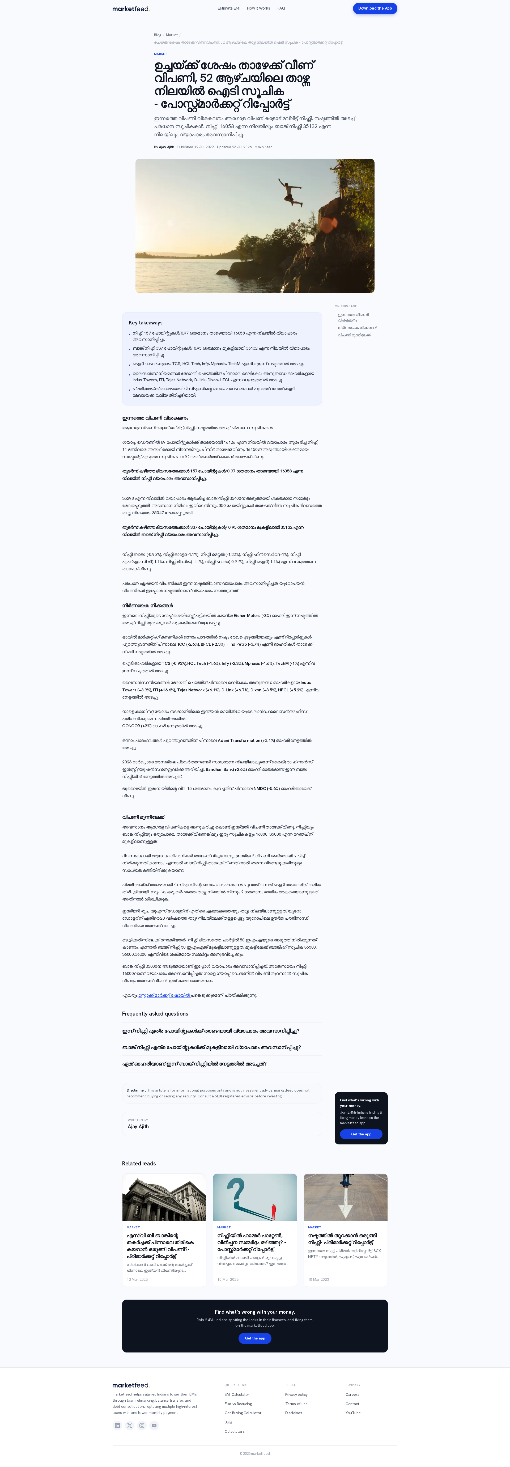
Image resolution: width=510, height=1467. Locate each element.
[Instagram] (142, 1425)
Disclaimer (294, 1412)
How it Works (258, 8)
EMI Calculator (237, 1394)
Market (172, 34)
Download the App (375, 8)
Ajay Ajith (166, 147)
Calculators (234, 1431)
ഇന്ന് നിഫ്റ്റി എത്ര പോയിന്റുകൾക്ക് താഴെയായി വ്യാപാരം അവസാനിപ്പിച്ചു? (210, 1031)
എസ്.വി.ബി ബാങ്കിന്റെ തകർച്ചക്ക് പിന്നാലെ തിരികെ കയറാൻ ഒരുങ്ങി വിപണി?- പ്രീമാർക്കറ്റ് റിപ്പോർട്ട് (160, 1245)
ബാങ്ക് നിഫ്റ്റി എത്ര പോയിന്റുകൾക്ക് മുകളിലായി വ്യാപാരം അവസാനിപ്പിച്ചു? (211, 1047)
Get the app (361, 1134)
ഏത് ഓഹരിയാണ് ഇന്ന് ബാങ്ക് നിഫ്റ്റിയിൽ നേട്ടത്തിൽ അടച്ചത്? (194, 1063)
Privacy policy (296, 1394)
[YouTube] (154, 1425)
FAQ (281, 8)
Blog (157, 34)
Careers (352, 1394)
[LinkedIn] (117, 1425)
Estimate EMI (229, 8)
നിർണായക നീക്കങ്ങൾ (357, 327)
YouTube (353, 1412)
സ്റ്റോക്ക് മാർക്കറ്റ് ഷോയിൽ (164, 995)
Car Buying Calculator (243, 1412)
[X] (129, 1425)
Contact (352, 1403)
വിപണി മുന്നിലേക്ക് (354, 335)
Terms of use (296, 1403)
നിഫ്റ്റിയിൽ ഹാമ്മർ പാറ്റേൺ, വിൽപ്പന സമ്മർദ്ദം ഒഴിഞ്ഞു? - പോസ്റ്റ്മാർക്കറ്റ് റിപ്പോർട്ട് (251, 1242)
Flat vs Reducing (238, 1403)
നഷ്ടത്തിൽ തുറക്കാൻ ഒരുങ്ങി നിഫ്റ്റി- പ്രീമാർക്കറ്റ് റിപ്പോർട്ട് (342, 1239)
